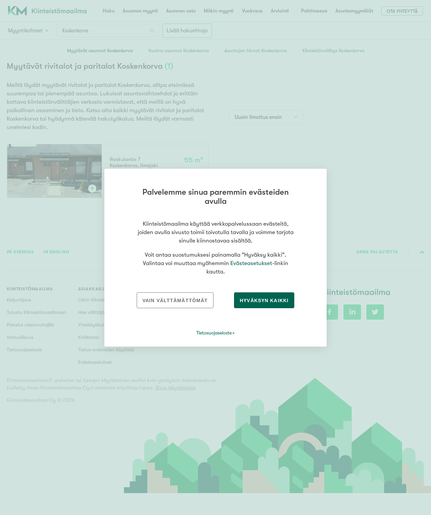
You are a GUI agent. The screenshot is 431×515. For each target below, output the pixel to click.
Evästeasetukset (251, 263)
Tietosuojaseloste (214, 332)
